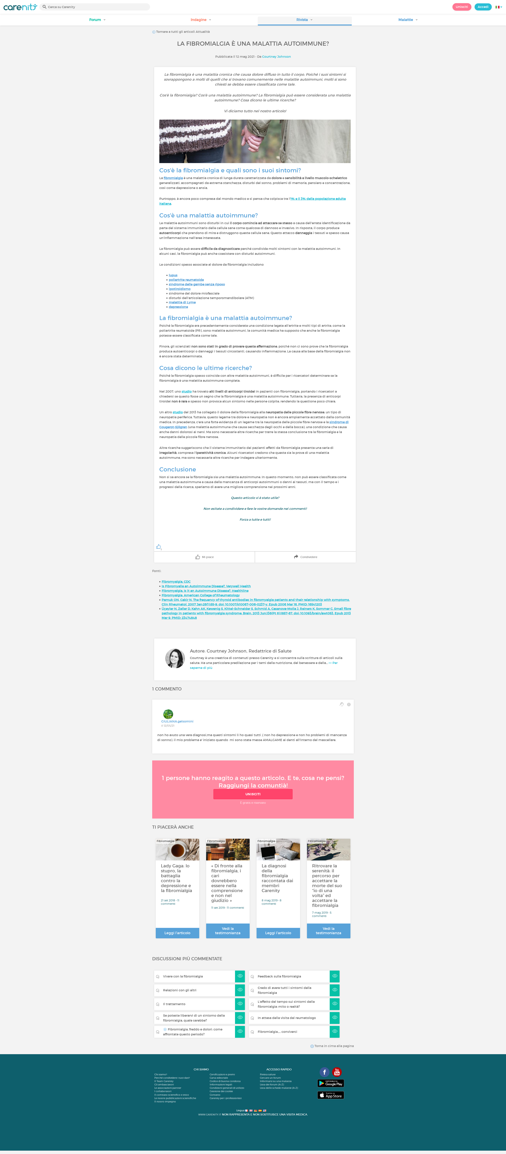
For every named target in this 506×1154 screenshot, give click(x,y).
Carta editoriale (219, 1077)
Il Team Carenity (163, 1081)
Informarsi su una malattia (276, 1081)
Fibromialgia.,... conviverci (277, 1032)
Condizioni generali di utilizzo (227, 1087)
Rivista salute (268, 1074)
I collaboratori (162, 1091)
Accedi (483, 7)
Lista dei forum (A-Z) (272, 1084)
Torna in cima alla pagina (334, 1046)
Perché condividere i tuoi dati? (172, 1077)
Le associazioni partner (167, 1087)
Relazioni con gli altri (179, 990)
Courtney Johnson (276, 57)
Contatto (215, 1094)
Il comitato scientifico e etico (171, 1094)
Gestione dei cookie (221, 1091)
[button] (98, 21)
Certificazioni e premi (222, 1074)
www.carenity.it (209, 1114)
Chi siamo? (160, 1074)
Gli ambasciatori (164, 1084)
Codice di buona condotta (225, 1081)
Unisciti (462, 7)
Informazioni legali (221, 1084)
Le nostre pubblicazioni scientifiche (175, 1098)
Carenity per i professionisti (226, 1098)
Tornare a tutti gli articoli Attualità (182, 32)
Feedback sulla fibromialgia (279, 976)
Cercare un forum (270, 1077)
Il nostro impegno (165, 1101)
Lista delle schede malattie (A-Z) (279, 1087)
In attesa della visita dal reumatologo (287, 1018)
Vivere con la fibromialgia (183, 976)
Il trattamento (174, 1004)
